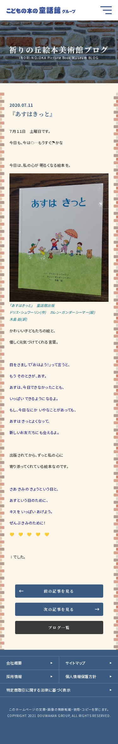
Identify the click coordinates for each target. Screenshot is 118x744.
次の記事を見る (59, 609)
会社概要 (14, 662)
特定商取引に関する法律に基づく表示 (38, 689)
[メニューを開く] (106, 10)
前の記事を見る (59, 591)
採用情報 (14, 676)
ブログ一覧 (59, 627)
